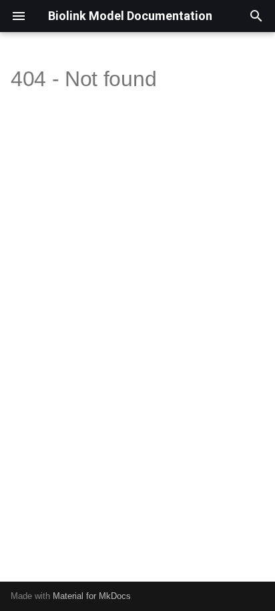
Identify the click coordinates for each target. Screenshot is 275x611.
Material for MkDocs (92, 596)
